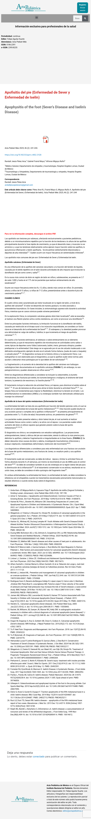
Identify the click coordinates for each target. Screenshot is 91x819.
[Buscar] (85, 18)
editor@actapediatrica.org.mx (75, 811)
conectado (39, 756)
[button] (37, 17)
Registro (82, 5)
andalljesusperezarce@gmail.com (19, 185)
